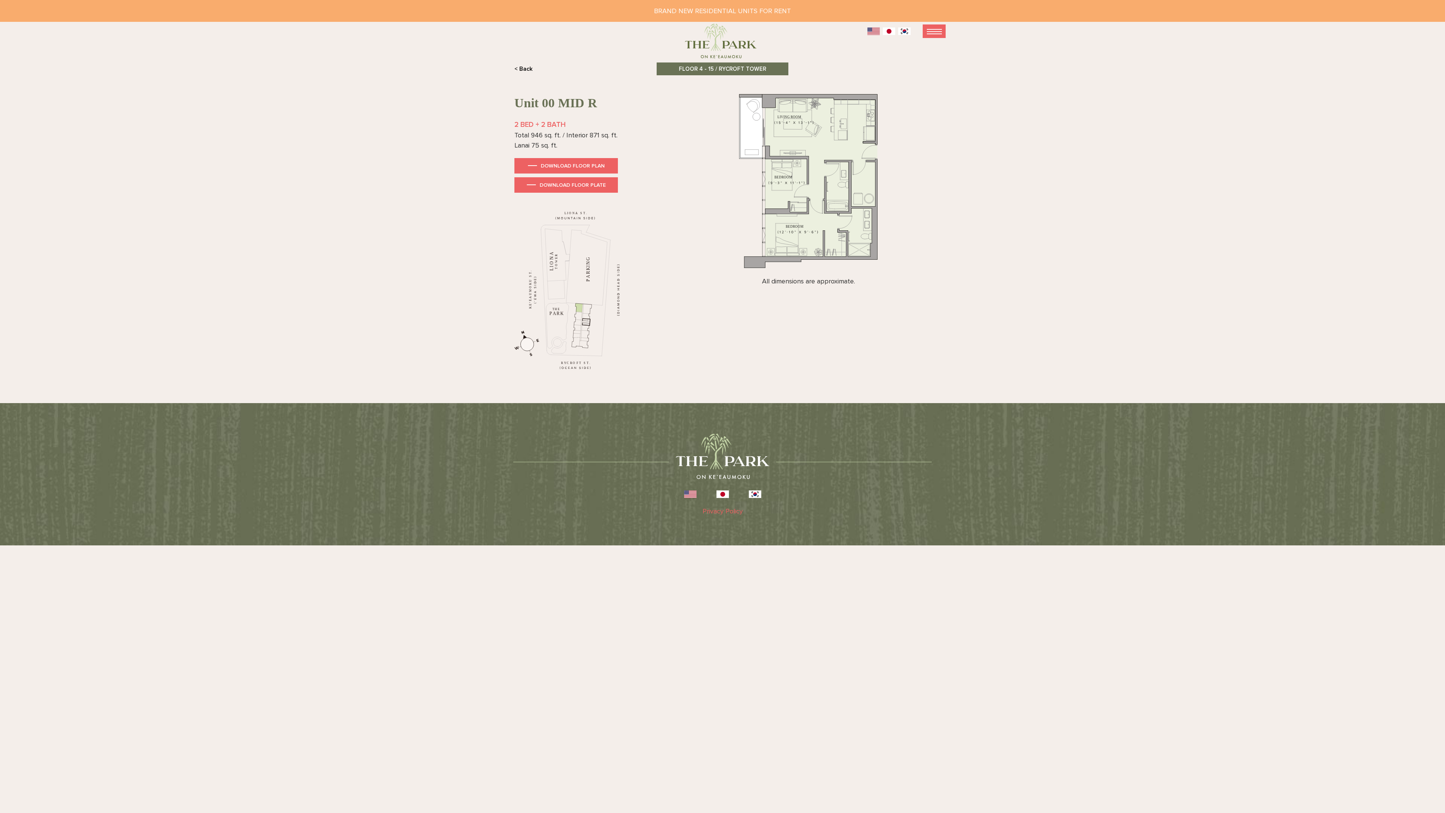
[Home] (722, 44)
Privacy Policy (723, 511)
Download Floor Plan (573, 166)
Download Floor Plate (573, 185)
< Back (523, 69)
